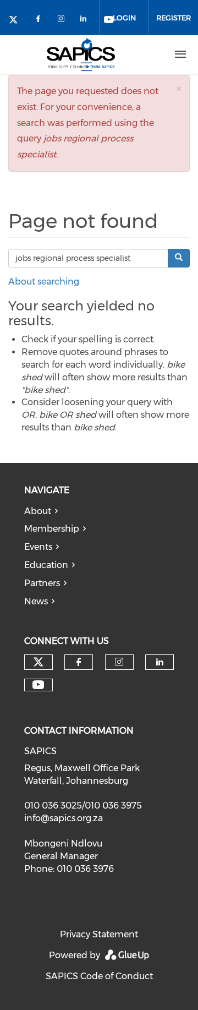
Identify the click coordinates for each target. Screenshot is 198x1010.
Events (38, 547)
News (36, 601)
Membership (51, 528)
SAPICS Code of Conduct (99, 976)
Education (46, 565)
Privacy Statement (99, 934)
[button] (179, 88)
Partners (42, 583)
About (37, 511)
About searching (43, 281)
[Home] (80, 54)
